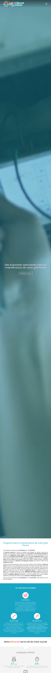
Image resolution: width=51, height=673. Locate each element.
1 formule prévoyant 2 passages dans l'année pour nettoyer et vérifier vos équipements (37, 627)
